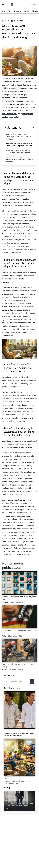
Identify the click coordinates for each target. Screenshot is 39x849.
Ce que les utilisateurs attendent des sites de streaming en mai (19, 782)
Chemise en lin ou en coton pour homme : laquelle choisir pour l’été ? (19, 734)
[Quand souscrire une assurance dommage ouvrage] (19, 650)
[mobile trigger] (3, 4)
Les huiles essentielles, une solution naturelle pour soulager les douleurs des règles (18, 137)
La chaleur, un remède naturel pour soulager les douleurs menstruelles (18, 151)
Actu (4, 636)
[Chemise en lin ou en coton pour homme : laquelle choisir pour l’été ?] (19, 710)
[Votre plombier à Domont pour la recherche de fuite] (19, 616)
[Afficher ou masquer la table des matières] (27, 127)
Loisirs (6, 778)
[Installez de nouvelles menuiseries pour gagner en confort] (19, 583)
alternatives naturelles (15, 104)
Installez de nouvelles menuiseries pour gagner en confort (19, 597)
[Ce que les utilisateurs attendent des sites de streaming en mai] (19, 757)
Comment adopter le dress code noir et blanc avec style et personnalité (19, 804)
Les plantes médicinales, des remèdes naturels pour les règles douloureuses (19, 144)
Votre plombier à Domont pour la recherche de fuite (19, 631)
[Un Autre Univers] (14, 4)
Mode (5, 730)
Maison (5, 602)
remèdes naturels (9, 114)
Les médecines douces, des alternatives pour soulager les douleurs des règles (19, 159)
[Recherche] (30, 4)
